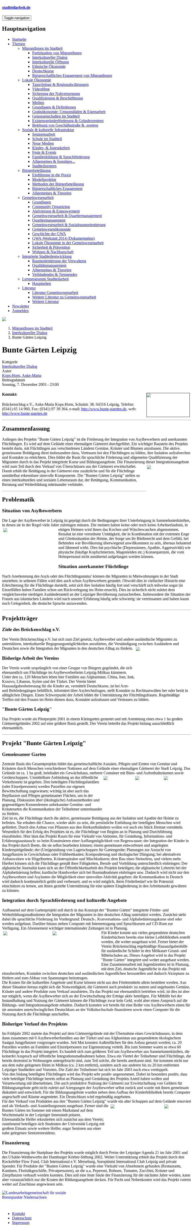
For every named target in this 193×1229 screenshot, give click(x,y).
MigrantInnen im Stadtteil (42, 48)
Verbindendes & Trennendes (54, 274)
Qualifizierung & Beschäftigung (57, 98)
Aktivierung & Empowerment (56, 211)
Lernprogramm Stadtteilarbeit (45, 279)
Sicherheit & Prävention (51, 247)
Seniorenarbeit (43, 134)
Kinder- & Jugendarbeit (51, 148)
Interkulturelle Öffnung (50, 62)
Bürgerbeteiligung (36, 170)
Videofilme (41, 89)
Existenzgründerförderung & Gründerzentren (68, 121)
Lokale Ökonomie (36, 80)
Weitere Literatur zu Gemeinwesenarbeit (64, 297)
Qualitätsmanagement (49, 265)
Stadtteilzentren (44, 166)
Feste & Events (44, 152)
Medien (38, 102)
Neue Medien (43, 143)
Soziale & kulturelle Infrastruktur (48, 130)
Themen (18, 44)
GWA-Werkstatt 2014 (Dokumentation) (63, 238)
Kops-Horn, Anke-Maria (21, 375)
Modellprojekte (44, 179)
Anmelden (20, 311)
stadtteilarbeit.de (16, 7)
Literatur (29, 288)
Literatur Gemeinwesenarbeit (55, 292)
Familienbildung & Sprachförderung (61, 157)
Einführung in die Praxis (51, 175)
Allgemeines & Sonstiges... (53, 161)
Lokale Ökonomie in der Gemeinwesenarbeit (68, 243)
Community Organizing (51, 206)
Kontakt (18, 1213)
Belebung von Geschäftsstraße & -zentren (65, 125)
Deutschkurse (43, 71)
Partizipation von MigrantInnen (57, 53)
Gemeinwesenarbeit (38, 197)
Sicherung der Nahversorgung (56, 93)
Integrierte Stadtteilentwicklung (47, 256)
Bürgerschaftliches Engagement (57, 188)
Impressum (20, 1222)
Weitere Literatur (45, 301)
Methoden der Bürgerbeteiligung (58, 184)
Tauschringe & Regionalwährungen (60, 84)
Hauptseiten (41, 283)
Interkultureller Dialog (49, 57)
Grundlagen (41, 202)
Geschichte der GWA (49, 234)
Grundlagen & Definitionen (54, 107)
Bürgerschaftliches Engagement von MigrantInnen (72, 75)
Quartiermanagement (48, 220)
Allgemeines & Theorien (51, 193)
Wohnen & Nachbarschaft (52, 252)
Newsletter (20, 306)
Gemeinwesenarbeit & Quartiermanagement (67, 216)
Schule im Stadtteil (47, 139)
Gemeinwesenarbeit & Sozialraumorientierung (69, 225)
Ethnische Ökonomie (49, 66)
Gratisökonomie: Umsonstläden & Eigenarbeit (68, 112)
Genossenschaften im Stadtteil (56, 116)
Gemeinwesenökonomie (51, 229)
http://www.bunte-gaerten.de (103, 409)
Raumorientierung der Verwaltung (59, 261)
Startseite (19, 39)
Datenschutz (22, 1218)
